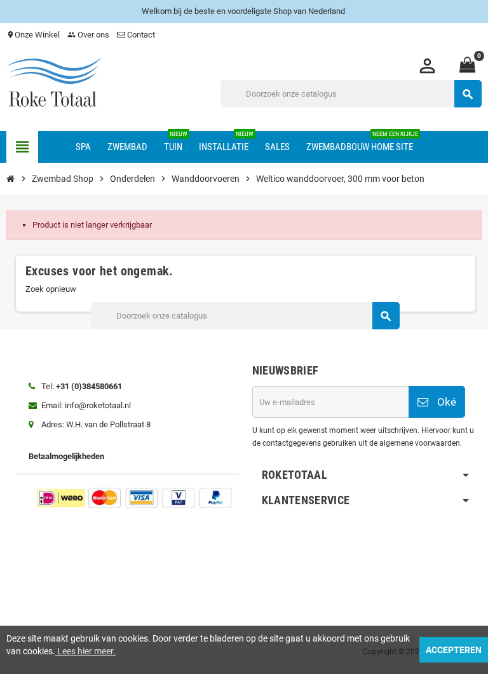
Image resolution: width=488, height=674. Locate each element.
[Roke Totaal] (54, 83)
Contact (141, 34)
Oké (445, 401)
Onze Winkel (33, 34)
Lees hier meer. (85, 651)
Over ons (88, 34)
